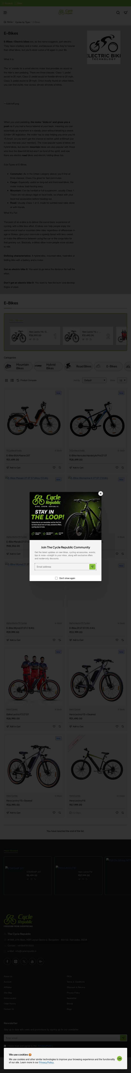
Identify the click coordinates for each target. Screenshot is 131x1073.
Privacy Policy (46, 1062)
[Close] (100, 493)
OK (119, 1058)
